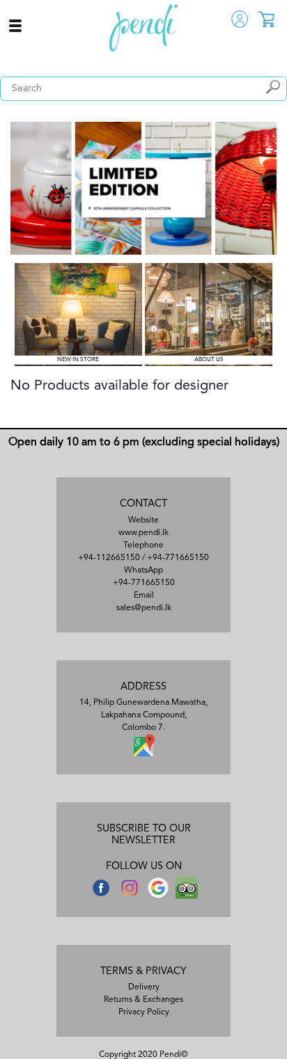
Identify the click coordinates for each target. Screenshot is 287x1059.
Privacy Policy (143, 1012)
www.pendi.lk (143, 533)
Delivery (144, 987)
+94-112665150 (109, 558)
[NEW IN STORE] (78, 314)
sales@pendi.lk (143, 608)
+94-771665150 (178, 558)
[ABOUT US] (208, 314)
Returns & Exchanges (143, 1000)
